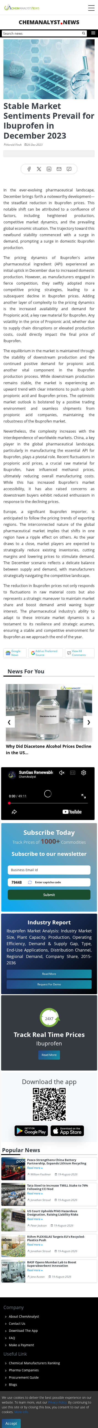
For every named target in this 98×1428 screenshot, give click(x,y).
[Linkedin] (49, 169)
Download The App (23, 1330)
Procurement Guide (23, 1377)
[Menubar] (91, 8)
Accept (11, 1423)
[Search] (84, 33)
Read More (49, 1055)
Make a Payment (21, 1345)
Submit (49, 894)
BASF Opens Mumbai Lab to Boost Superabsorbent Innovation (51, 1264)
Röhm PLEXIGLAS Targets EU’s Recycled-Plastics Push (56, 1238)
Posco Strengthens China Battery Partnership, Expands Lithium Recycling (56, 1161)
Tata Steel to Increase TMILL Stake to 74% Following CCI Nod (57, 1187)
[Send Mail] (59, 169)
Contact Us (16, 1323)
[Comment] (69, 169)
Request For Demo (49, 984)
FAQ (11, 1338)
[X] (39, 169)
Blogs (12, 1384)
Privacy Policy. (57, 1402)
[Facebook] (29, 169)
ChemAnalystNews (49, 22)
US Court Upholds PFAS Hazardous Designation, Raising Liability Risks (52, 1212)
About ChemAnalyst (23, 1316)
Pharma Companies (23, 1370)
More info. (21, 1412)
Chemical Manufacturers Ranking (34, 1363)
